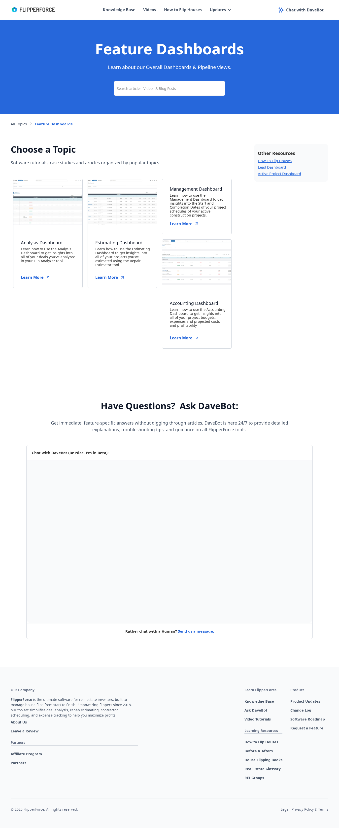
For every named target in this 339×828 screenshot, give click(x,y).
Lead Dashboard (272, 167)
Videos (149, 9)
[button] (221, 10)
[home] (33, 10)
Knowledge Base (119, 9)
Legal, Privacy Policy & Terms (304, 809)
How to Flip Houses (183, 9)
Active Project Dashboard (279, 173)
